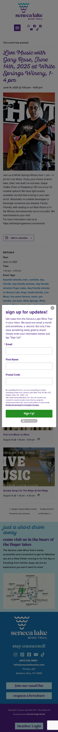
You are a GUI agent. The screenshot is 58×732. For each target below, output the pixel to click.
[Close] (52, 308)
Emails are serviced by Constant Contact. (22, 405)
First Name (12, 359)
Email (9, 344)
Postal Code (13, 374)
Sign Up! (29, 413)
